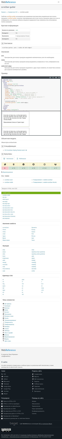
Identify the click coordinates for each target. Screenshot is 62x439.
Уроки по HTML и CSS (9, 401)
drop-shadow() (6, 268)
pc (22, 288)
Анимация (7, 306)
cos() (4, 266)
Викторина (37, 391)
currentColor (6, 227)
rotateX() (34, 262)
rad (22, 294)
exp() (4, 271)
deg (3, 283)
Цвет (33, 238)
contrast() (5, 264)
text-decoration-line (8, 210)
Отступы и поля (9, 316)
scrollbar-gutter (6, 193)
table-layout (6, 199)
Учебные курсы (38, 384)
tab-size (4, 197)
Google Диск (7, 386)
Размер (33, 229)
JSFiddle (6, 376)
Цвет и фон (8, 341)
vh (41, 286)
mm (23, 283)
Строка (33, 231)
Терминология (36, 406)
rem (42, 279)
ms (22, 286)
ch (3, 279)
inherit (4, 229)
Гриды (6, 310)
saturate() (34, 268)
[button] (59, 2)
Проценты (34, 227)
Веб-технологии (39, 379)
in (22, 281)
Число (33, 240)
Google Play (7, 389)
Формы (7, 339)
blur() (4, 256)
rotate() (33, 260)
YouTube (6, 391)
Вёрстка (36, 376)
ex (3, 294)
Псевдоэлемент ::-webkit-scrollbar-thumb (45, 182)
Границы (7, 308)
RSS (5, 374)
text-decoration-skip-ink (9, 212)
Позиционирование (10, 320)
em (3, 292)
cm (3, 281)
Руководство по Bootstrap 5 (11, 416)
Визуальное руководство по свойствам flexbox (16, 418)
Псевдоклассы (9, 322)
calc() (4, 260)
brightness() (5, 258)
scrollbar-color (9, 180)
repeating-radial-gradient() (38, 254)
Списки (7, 328)
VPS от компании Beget (45, 424)
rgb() (33, 256)
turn (42, 283)
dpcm (4, 286)
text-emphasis (6, 218)
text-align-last (6, 203)
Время (4, 238)
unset (4, 234)
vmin (42, 290)
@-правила (8, 304)
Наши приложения (37, 408)
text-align (5, 201)
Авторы (34, 401)
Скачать (34, 413)
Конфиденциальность (38, 411)
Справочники (38, 374)
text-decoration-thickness (9, 216)
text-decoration (6, 205)
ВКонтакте (7, 381)
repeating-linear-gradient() (38, 252)
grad (23, 279)
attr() (4, 254)
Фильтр (33, 236)
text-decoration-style (8, 214)
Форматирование (8, 172)
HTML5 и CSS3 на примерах (11, 404)
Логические (8, 314)
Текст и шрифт (9, 332)
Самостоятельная (39, 389)
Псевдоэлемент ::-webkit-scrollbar (42, 180)
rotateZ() (34, 266)
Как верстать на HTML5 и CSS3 (12, 411)
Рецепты (36, 381)
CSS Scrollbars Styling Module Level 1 (15, 150)
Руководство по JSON (9, 408)
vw (42, 292)
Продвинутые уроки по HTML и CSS (13, 413)
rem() (33, 249)
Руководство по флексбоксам (11, 406)
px (22, 292)
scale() (33, 271)
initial (4, 231)
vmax (42, 288)
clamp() (4, 262)
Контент (7, 312)
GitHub (6, 379)
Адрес (4, 236)
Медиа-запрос (6, 240)
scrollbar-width (9, 182)
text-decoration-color (8, 208)
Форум (6, 393)
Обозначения (36, 404)
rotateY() (34, 264)
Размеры (7, 326)
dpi (3, 288)
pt (22, 290)
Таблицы (7, 330)
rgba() (33, 258)
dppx (4, 290)
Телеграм (6, 384)
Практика (37, 386)
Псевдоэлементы (9, 324)
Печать (6, 318)
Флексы (7, 335)
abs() (4, 249)
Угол (33, 234)
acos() (4, 252)
